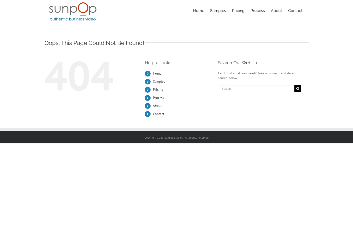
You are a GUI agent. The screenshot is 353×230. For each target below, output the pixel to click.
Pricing (158, 89)
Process (158, 98)
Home (157, 73)
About (157, 105)
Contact (158, 114)
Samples (159, 81)
